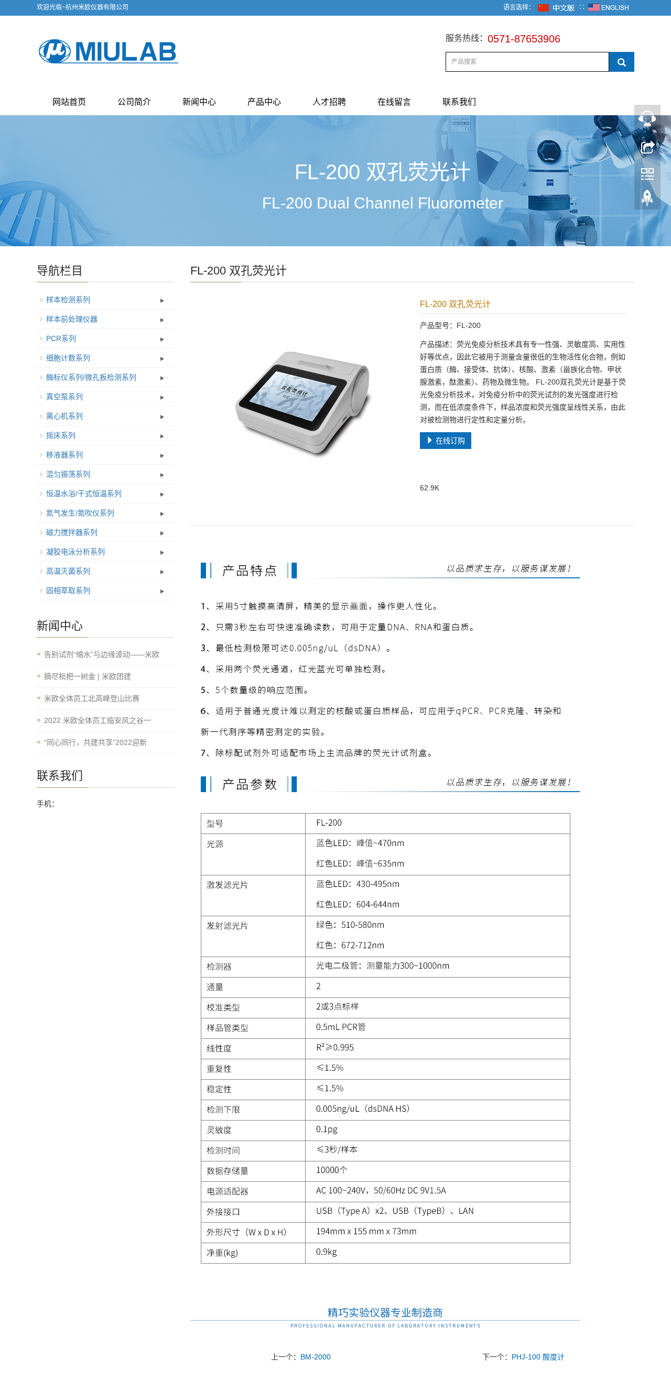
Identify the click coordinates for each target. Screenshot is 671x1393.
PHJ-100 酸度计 (538, 1357)
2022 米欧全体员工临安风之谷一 (97, 720)
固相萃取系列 (68, 590)
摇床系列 (60, 435)
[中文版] (556, 7)
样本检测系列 (68, 299)
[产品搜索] (621, 62)
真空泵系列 (64, 396)
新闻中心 (199, 101)
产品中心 (264, 101)
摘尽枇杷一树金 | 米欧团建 (87, 676)
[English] (608, 7)
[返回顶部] (647, 201)
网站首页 (69, 101)
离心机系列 (64, 416)
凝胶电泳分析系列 (75, 551)
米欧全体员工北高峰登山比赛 (91, 698)
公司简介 (134, 101)
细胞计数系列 (68, 358)
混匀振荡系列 (68, 474)
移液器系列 (64, 455)
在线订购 (449, 440)
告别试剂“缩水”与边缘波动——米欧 (101, 654)
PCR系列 (61, 338)
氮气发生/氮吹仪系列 (80, 513)
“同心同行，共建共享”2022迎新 (95, 742)
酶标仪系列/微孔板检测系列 (91, 377)
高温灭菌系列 (68, 571)
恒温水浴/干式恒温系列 (84, 493)
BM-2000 (315, 1357)
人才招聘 (329, 101)
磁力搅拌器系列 (72, 532)
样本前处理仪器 (72, 319)
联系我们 (459, 101)
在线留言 (394, 101)
